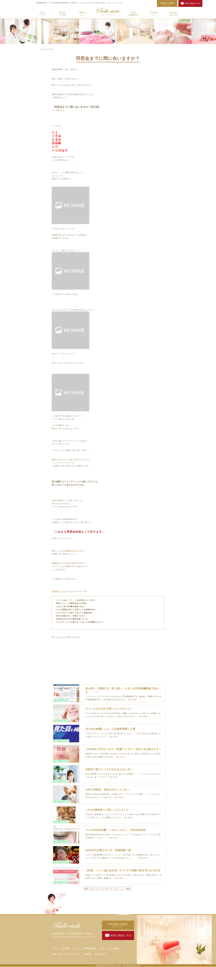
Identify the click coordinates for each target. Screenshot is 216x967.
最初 (86, 888)
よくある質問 (113, 948)
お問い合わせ (174, 13)
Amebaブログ (100, 954)
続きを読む (132, 700)
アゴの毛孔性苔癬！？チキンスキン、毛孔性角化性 (116, 830)
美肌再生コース (58, 591)
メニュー (82, 13)
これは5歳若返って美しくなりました (107, 809)
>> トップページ (47, 49)
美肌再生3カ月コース (73, 551)
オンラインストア (73, 954)
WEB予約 (88, 954)
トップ (42, 13)
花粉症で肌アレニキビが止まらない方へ (109, 769)
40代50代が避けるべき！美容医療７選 (108, 850)
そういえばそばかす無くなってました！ (109, 708)
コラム (154, 13)
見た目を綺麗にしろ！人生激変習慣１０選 (110, 728)
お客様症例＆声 (134, 13)
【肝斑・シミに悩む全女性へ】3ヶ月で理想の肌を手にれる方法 (123, 870)
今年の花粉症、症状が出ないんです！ (108, 789)
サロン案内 (62, 13)
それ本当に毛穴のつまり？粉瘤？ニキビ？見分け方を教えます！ (124, 749)
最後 (128, 888)
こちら (62, 637)
